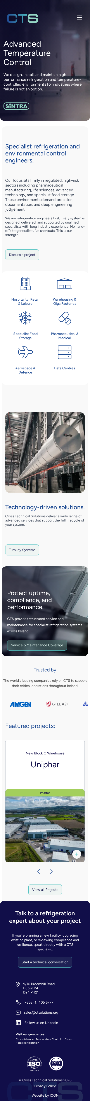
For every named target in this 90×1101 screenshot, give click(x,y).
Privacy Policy (45, 1086)
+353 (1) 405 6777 (39, 1002)
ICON (54, 1095)
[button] (36, 871)
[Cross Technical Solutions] (22, 18)
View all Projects (45, 890)
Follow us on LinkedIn (41, 1023)
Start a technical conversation (45, 962)
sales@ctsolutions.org (41, 1012)
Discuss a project (22, 255)
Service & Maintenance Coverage (37, 645)
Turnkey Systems (22, 550)
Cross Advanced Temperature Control (39, 1039)
